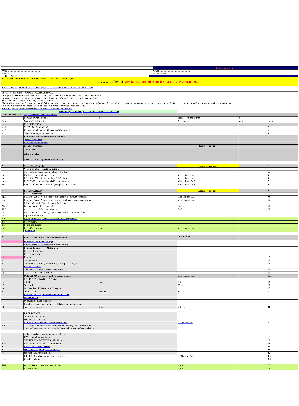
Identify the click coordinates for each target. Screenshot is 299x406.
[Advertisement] (71, 17)
